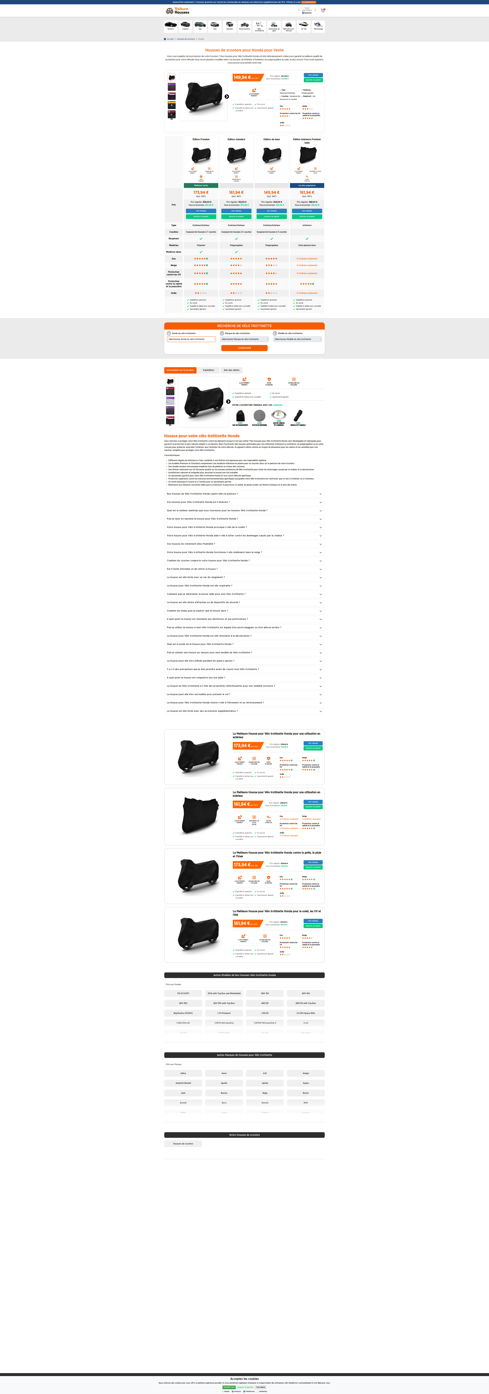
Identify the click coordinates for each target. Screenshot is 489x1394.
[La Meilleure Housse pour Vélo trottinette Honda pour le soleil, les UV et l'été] (198, 934)
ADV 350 (183, 1003)
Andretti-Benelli (183, 1083)
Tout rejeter (260, 1387)
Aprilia (265, 1083)
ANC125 (265, 1003)
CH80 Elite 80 (183, 1023)
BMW (183, 1113)
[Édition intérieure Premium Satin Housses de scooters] (307, 155)
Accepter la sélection (245, 1387)
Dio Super (305, 1033)
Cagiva (224, 1113)
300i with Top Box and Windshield (224, 993)
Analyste (237, 1391)
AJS (265, 1073)
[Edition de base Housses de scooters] (271, 155)
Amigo (306, 1073)
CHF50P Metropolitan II (265, 1023)
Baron (306, 1093)
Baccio (224, 1093)
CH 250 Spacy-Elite (306, 1013)
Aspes (306, 1083)
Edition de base (272, 139)
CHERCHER (244, 348)
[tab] (180, 370)
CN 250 (183, 1033)
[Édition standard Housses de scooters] (236, 155)
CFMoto (265, 1113)
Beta (224, 1103)
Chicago (306, 1113)
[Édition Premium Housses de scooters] (201, 155)
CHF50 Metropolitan (224, 1023)
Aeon (224, 1073)
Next (226, 96)
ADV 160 (306, 993)
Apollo (224, 1083)
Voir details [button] (313, 75)
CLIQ (305, 1023)
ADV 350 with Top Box (224, 1003)
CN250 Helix (224, 1033)
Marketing (263, 1391)
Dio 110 (265, 1033)
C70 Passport (224, 1013)
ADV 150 (265, 993)
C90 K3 (264, 1013)
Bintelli (265, 1103)
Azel (183, 1093)
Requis (226, 1391)
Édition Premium (201, 139)
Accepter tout (229, 1387)
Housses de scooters (186, 39)
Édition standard (236, 139)
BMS (306, 1103)
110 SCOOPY (183, 993)
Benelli (183, 1103)
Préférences (250, 1391)
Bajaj (265, 1093)
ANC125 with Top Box (306, 1003)
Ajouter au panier (313, 80)
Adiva (183, 1073)
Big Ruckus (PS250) (183, 1013)
